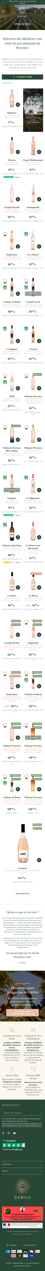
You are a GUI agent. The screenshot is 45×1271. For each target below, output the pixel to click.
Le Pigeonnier (33, 500)
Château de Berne (12, 304)
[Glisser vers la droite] (41, 2)
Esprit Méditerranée (33, 162)
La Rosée (12, 597)
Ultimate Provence (33, 399)
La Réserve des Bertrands (33, 549)
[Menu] (3, 11)
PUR (12, 398)
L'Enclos (33, 351)
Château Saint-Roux (12, 547)
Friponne (12, 500)
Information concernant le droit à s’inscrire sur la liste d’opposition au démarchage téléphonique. (22, 1124)
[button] (35, 11)
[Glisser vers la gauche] (4, 2)
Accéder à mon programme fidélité (22, 1013)
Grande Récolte (12, 209)
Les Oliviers (33, 256)
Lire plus (22, 963)
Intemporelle (33, 209)
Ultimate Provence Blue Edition (12, 451)
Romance (12, 115)
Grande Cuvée (33, 304)
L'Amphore (12, 351)
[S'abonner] (41, 1113)
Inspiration (12, 256)
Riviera (12, 162)
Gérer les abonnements (22, 1266)
